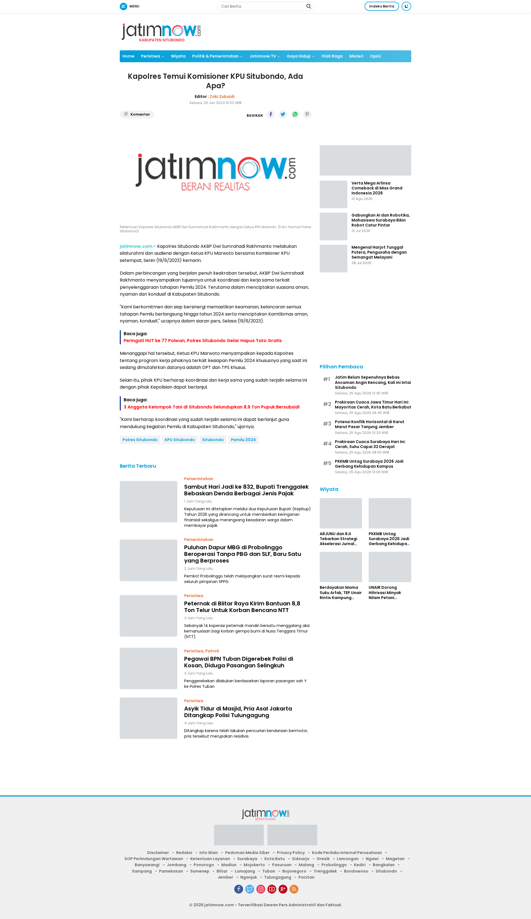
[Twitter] (249, 889)
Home (128, 56)
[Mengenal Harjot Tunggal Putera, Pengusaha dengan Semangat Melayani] (333, 258)
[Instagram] (260, 889)
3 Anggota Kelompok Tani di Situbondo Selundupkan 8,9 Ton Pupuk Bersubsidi (212, 406)
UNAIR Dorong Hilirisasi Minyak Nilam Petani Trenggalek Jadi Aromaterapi (385, 592)
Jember (225, 877)
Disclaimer (158, 852)
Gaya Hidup (299, 56)
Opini (375, 56)
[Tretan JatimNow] (365, 160)
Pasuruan (281, 865)
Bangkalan (384, 865)
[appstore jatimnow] (292, 836)
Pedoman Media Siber (247, 852)
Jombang (176, 865)
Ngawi (372, 858)
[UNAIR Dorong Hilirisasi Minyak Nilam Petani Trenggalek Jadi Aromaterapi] (390, 567)
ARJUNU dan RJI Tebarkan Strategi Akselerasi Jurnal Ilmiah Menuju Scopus (338, 538)
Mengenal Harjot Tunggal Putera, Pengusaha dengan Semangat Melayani (379, 252)
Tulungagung (277, 877)
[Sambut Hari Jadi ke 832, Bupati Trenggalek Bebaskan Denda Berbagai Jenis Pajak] (148, 501)
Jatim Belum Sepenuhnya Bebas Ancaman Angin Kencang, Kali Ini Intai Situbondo (373, 382)
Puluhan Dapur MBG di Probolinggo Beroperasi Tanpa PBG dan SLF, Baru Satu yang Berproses (242, 554)
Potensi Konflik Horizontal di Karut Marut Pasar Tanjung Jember (369, 424)
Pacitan (306, 877)
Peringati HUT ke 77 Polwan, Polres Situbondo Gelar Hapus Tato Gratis (203, 340)
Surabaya (247, 858)
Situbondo (213, 439)
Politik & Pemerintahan (215, 56)
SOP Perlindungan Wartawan (153, 858)
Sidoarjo (300, 858)
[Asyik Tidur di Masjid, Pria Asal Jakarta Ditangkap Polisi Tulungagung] (148, 718)
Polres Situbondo (140, 439)
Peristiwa (150, 56)
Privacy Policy (291, 852)
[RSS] (294, 889)
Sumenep (199, 871)
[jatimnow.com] (161, 31)
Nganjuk (248, 877)
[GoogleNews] (282, 889)
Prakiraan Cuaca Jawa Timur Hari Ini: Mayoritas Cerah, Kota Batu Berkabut (373, 405)
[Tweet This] (283, 114)
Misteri (356, 56)
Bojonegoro (294, 871)
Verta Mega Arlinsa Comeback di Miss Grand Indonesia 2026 (377, 188)
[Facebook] (238, 889)
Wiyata (178, 56)
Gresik (323, 858)
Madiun (228, 865)
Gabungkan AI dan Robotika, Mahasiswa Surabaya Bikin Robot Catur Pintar (381, 220)
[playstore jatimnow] (239, 836)
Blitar (222, 871)
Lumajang (245, 871)
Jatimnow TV (262, 56)
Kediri (360, 865)
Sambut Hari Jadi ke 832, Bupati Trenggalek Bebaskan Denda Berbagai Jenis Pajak (246, 489)
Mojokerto (254, 865)
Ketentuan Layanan (210, 858)
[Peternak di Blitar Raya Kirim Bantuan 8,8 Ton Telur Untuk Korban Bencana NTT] (148, 616)
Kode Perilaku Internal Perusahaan (347, 852)
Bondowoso (356, 871)
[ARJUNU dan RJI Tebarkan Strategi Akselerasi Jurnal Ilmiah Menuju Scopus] (341, 513)
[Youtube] (271, 889)
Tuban (268, 871)
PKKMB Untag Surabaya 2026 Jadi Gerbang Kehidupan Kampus (369, 464)
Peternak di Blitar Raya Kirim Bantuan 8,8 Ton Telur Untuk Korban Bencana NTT (242, 606)
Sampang (142, 871)
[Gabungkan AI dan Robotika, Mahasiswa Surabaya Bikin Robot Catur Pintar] (333, 226)
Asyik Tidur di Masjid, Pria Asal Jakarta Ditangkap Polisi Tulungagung (238, 711)
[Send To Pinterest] (307, 114)
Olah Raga (332, 56)
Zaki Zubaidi (222, 96)
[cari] (308, 7)
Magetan (395, 858)
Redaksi (184, 852)
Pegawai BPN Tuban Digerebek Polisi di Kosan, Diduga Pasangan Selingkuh (238, 662)
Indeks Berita (381, 6)
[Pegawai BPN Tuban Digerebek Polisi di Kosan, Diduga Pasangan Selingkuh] (148, 668)
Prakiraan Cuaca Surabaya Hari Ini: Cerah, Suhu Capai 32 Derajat (370, 444)
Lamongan (348, 858)
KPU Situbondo (180, 439)
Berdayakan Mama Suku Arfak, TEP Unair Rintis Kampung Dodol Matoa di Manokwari (341, 592)
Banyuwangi (147, 865)
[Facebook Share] (271, 114)
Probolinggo (334, 865)
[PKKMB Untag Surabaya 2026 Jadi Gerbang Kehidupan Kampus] (390, 513)
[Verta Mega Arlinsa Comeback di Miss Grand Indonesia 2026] (333, 194)
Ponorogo (204, 865)
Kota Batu (274, 858)
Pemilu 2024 (243, 439)
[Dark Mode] (406, 6)
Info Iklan (208, 852)
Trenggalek (325, 871)
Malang (306, 865)
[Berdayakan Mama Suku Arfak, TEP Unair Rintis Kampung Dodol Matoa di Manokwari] (341, 567)
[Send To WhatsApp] (295, 114)
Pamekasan (171, 871)
